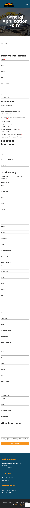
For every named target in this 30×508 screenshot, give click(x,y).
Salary (2, 244)
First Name (4, 43)
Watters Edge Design (21, 505)
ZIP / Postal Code (6, 89)
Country (3, 94)
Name (2, 185)
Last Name (4, 49)
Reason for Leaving (6, 250)
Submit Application (15, 443)
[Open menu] (27, 4)
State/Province (5, 83)
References (4, 427)
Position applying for (7, 105)
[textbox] (13, 97)
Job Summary (4, 256)
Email (3, 59)
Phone (3, 65)
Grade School (4, 148)
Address (3, 71)
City (2, 77)
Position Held (4, 191)
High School (4, 154)
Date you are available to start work (10, 111)
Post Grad (3, 165)
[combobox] (15, 97)
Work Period (4, 238)
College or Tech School (7, 159)
